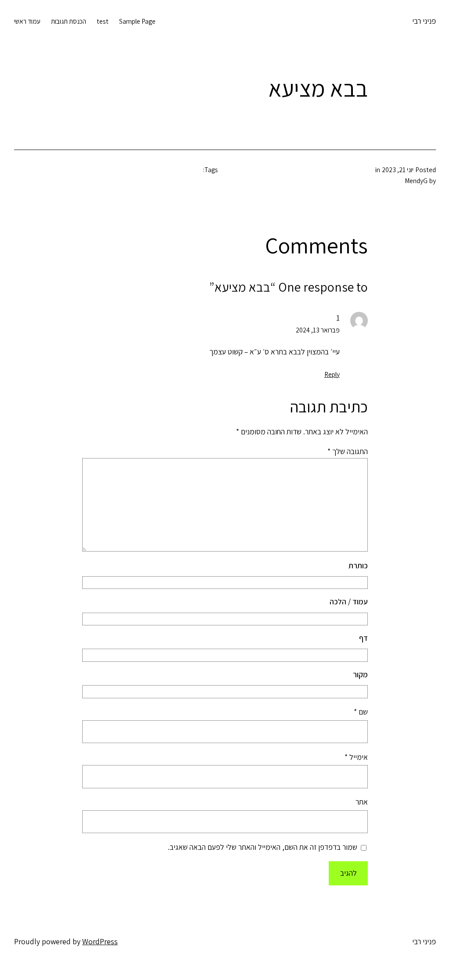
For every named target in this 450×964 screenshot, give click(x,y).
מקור (360, 674)
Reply (332, 374)
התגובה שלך (347, 451)
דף (363, 638)
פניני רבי (424, 21)
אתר (362, 802)
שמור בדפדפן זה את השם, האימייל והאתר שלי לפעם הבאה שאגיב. (262, 847)
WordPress (100, 941)
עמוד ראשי (27, 21)
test (103, 21)
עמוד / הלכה (349, 601)
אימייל (356, 757)
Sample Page (137, 21)
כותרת (358, 565)
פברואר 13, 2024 (318, 329)
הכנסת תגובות (68, 21)
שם (361, 712)
